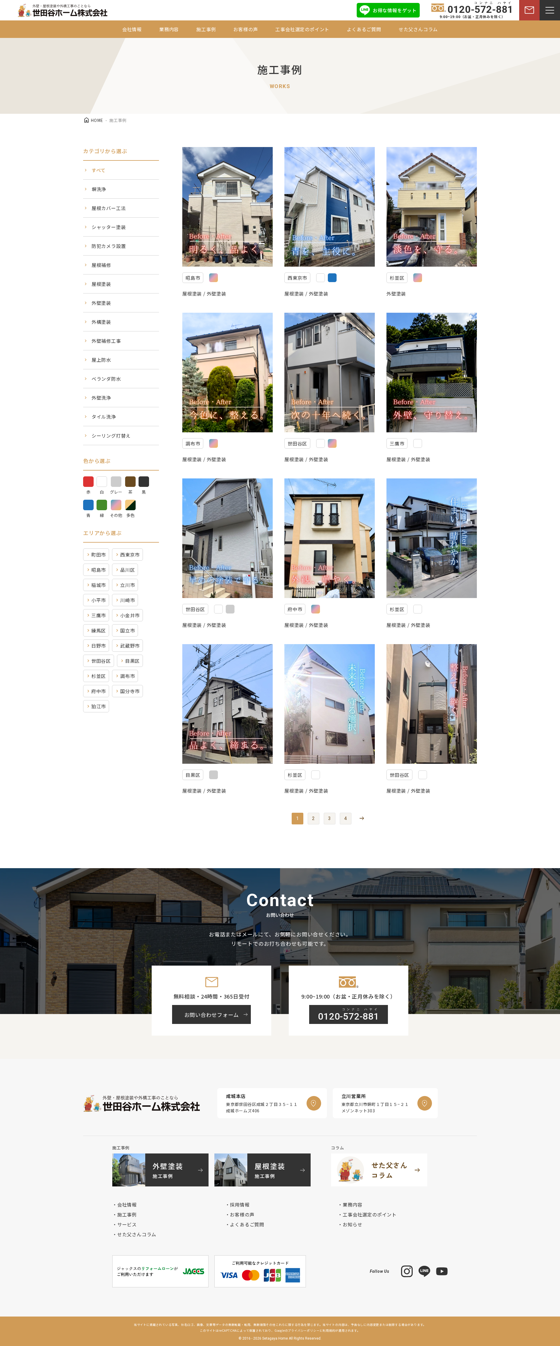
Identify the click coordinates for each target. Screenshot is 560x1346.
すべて (99, 170)
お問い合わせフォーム (216, 1015)
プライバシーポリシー (303, 1330)
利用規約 (329, 1330)
